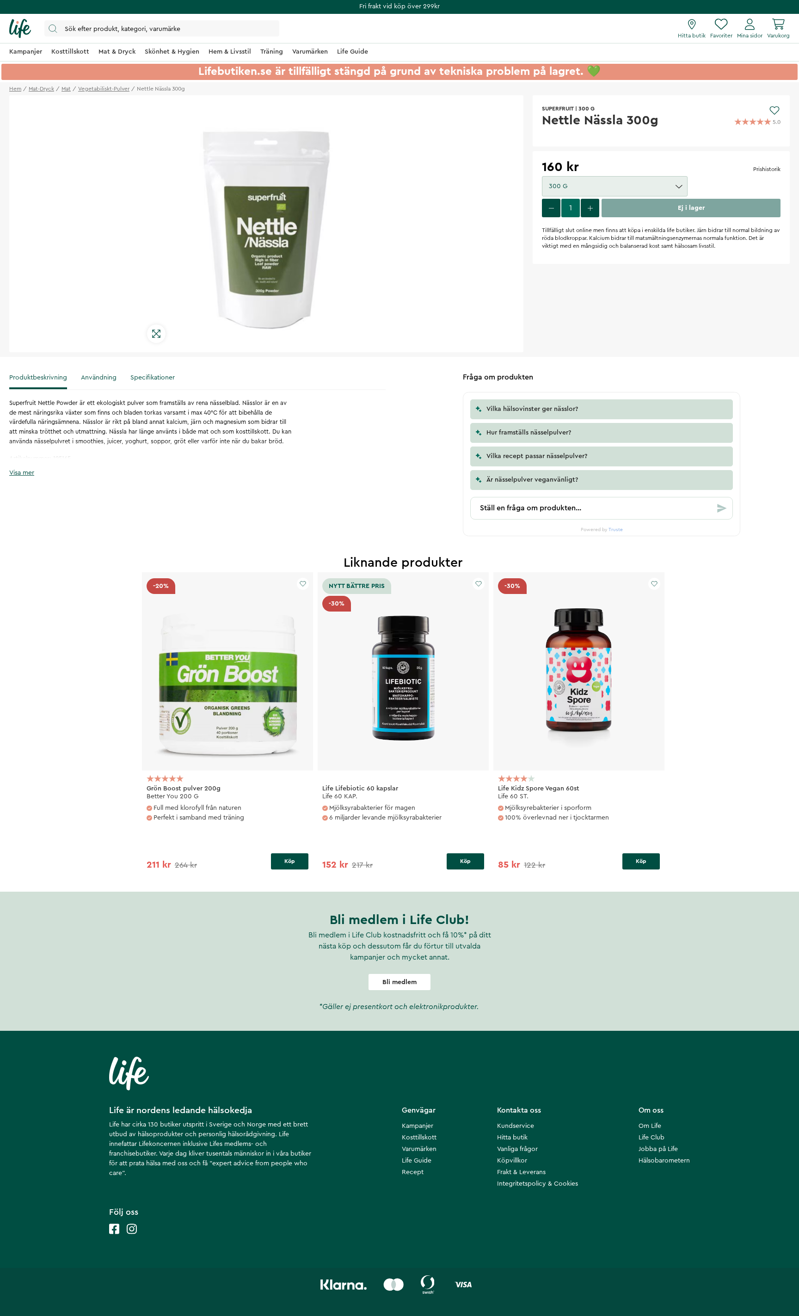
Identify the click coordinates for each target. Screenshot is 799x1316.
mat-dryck (41, 89)
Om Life (650, 1126)
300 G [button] (558, 186)
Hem (15, 89)
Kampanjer (417, 1126)
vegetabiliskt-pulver (103, 89)
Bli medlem (399, 982)
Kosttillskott (419, 1137)
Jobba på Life (658, 1149)
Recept (413, 1172)
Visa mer (21, 473)
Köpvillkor (512, 1160)
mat (66, 89)
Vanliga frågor (517, 1149)
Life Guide (416, 1160)
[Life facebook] (114, 1238)
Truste (615, 529)
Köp (289, 861)
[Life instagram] (132, 1238)
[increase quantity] (590, 208)
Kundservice (515, 1126)
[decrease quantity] (551, 208)
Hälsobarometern (664, 1160)
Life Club (651, 1137)
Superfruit (558, 108)
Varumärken (419, 1149)
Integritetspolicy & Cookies (537, 1184)
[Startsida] (20, 28)
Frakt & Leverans (521, 1172)
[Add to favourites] (774, 110)
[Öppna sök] (162, 28)
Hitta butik (512, 1137)
